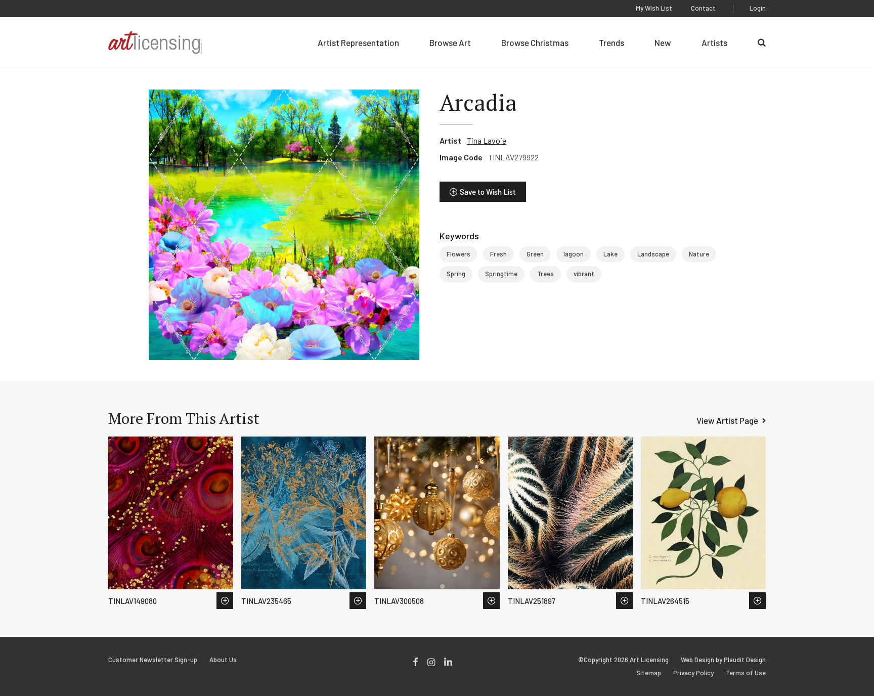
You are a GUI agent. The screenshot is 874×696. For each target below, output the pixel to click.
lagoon (573, 254)
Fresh (498, 254)
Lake (610, 254)
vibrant (584, 274)
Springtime (501, 274)
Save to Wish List (488, 191)
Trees (545, 274)
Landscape (653, 254)
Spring (456, 274)
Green (535, 254)
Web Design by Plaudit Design (723, 660)
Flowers (458, 254)
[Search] (762, 42)
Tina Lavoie (486, 140)
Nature (699, 254)
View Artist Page (727, 420)
